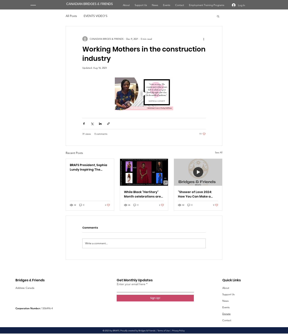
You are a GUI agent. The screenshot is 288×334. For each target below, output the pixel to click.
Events (226, 307)
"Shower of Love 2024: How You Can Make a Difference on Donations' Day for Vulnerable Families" (197, 194)
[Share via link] (108, 123)
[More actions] (204, 39)
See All (218, 152)
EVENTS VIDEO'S (95, 16)
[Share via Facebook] (84, 123)
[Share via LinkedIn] (100, 123)
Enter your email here (131, 284)
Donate (226, 313)
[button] (218, 16)
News (225, 300)
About (225, 287)
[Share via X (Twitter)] (92, 123)
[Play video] (144, 93)
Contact (226, 320)
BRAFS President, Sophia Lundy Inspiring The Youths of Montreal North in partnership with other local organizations (89, 167)
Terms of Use (163, 330)
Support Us (228, 294)
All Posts (71, 16)
